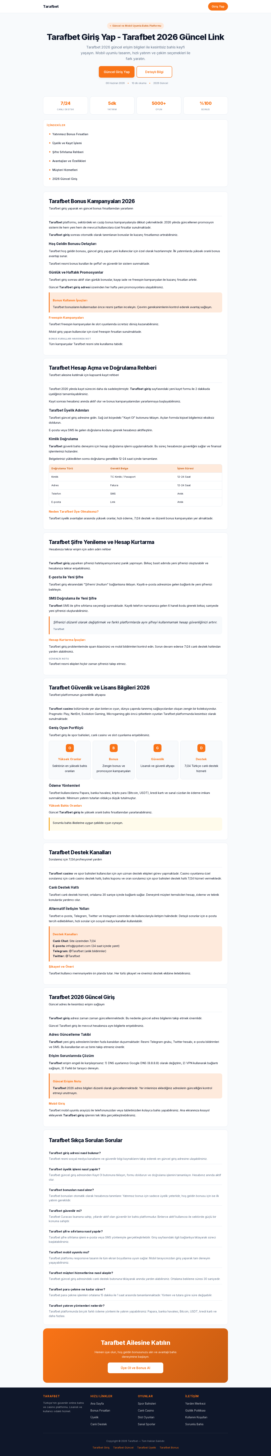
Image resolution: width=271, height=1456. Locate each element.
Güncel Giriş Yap (117, 72)
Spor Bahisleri (147, 1403)
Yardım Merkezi (195, 1403)
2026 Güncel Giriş (64, 178)
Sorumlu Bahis (194, 1424)
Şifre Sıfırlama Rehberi (68, 152)
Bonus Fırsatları (100, 1410)
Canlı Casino (146, 1410)
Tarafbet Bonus (169, 1447)
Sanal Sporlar (146, 1424)
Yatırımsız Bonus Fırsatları (70, 134)
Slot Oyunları (146, 1417)
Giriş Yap (218, 6)
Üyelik (94, 1417)
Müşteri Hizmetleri (65, 170)
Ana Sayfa (97, 1403)
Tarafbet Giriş (101, 1447)
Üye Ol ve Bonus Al (135, 1368)
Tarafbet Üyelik (146, 1447)
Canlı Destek (98, 1424)
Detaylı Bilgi (154, 72)
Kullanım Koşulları (196, 1417)
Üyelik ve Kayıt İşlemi (67, 143)
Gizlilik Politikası (195, 1410)
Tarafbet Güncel (123, 1447)
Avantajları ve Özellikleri (69, 161)
